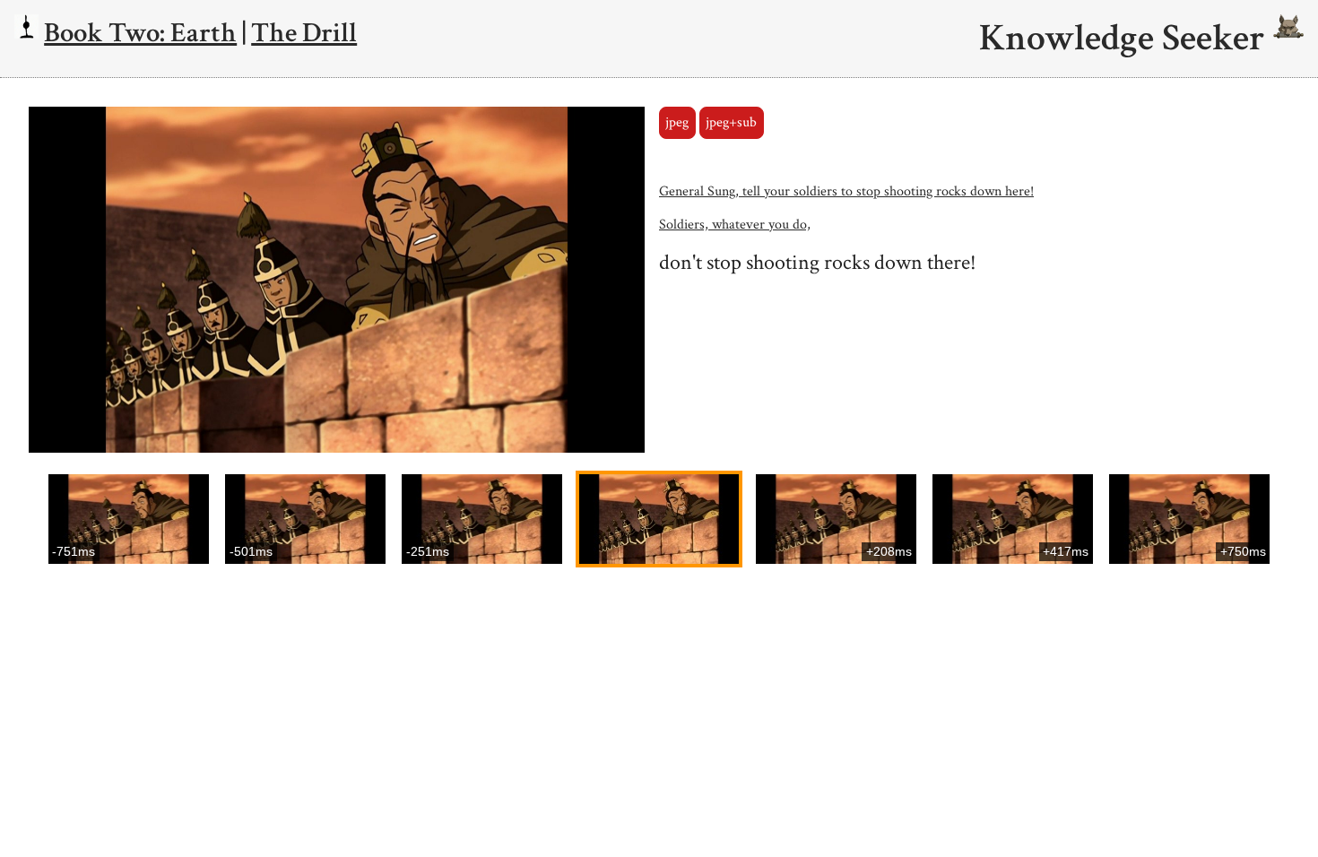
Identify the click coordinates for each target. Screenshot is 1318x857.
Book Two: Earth (140, 32)
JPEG (677, 122)
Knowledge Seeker (1126, 38)
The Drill (304, 32)
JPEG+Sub (731, 122)
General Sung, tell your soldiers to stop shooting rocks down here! (846, 191)
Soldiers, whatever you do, (735, 224)
